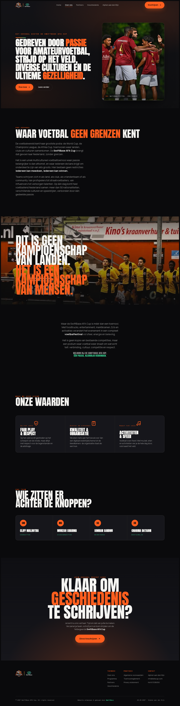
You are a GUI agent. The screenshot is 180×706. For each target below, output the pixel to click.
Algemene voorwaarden (133, 675)
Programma (112, 679)
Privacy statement (131, 682)
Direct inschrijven (88, 638)
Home (58, 5)
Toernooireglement (132, 679)
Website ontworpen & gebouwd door (96, 700)
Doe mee (23, 87)
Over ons (68, 5)
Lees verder (43, 87)
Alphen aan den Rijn (111, 5)
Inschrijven (153, 5)
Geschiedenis (93, 5)
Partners (80, 5)
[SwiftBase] (27, 5)
